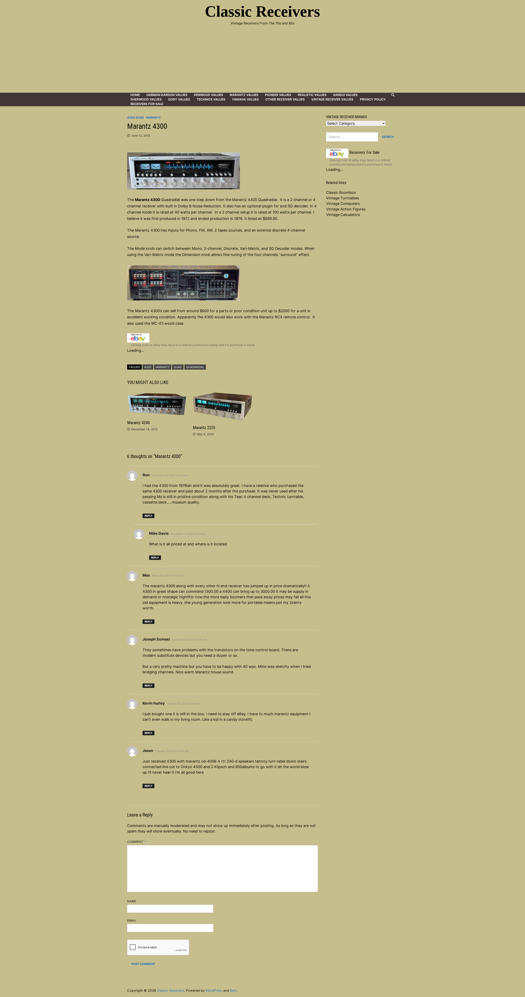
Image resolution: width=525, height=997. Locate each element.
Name (131, 901)
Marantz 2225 (204, 427)
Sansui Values (345, 95)
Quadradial (195, 367)
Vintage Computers (343, 203)
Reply (148, 515)
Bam (233, 990)
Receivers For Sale (146, 104)
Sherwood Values (146, 99)
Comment (136, 841)
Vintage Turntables (342, 198)
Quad (178, 367)
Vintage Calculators (343, 214)
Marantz (153, 117)
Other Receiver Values (285, 99)
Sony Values (179, 99)
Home (135, 95)
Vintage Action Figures (345, 209)
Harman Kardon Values (166, 95)
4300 (148, 367)
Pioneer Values (278, 95)
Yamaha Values (245, 99)
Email (132, 920)
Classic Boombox (341, 192)
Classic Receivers (262, 11)
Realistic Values (312, 95)
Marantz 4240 (138, 422)
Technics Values (211, 99)
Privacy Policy (373, 99)
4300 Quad (135, 117)
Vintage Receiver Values (332, 99)
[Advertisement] (262, 62)
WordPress (214, 990)
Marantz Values (244, 95)
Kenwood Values (208, 95)
